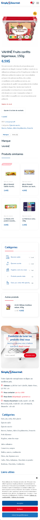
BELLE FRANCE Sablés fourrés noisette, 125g (9, 185)
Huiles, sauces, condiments (11, 452)
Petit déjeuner (6, 434)
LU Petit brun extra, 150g (28, 220)
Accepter (20, 503)
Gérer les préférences (20, 515)
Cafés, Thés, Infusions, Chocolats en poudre (17, 460)
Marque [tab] (6, 135)
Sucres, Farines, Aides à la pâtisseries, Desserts (17, 128)
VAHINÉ (4, 117)
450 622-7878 (19, 392)
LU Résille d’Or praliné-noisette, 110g (9, 220)
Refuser (20, 509)
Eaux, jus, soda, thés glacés (11, 419)
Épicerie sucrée (14, 125)
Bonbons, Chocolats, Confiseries (13, 464)
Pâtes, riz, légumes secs (10, 456)
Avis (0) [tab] (15, 135)
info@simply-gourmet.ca (21, 396)
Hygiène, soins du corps (9, 438)
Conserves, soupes (8, 448)
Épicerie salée (6, 423)
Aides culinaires (6, 444)
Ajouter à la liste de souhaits (13, 110)
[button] (37, 478)
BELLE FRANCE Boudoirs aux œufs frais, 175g (28, 185)
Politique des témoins (17, 497)
